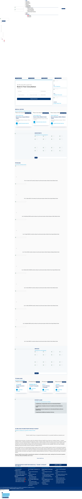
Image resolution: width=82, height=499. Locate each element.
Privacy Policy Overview (60, 480)
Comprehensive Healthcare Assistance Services (45, 412)
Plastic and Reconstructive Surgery (61, 143)
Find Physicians (45, 78)
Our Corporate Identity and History (61, 474)
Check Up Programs (46, 357)
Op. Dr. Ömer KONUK (18, 250)
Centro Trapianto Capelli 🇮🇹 (19, 480)
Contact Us (63, 8)
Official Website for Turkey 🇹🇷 (20, 481)
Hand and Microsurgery (33, 481)
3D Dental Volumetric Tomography (48, 474)
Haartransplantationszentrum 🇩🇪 (20, 479)
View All (29, 480)
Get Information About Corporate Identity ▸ (42, 455)
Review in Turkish (6, 497)
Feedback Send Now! (33, 98)
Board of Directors (30, 10)
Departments (28, 3)
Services (27, 4)
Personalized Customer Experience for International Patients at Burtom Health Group (49, 409)
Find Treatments (31, 78)
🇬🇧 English (27, 14)
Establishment (28, 6)
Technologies (28, 5)
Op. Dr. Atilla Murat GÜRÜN (19, 214)
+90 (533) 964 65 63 (6, 495)
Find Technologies (58, 78)
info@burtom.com (17, 470)
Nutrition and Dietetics (32, 477)
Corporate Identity (30, 9)
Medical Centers (30, 8)
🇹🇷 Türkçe (29, 15)
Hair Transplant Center (32, 476)
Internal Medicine (37, 153)
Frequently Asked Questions (60, 479)
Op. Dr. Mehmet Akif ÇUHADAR (19, 268)
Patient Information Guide (60, 477)
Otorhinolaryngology (46, 153)
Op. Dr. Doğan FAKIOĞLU (18, 232)
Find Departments (19, 78)
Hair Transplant (61, 153)
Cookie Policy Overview (60, 481)
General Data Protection (31, 11)
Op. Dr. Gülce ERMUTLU (18, 339)
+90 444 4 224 (24, 474)
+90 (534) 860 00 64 (21, 471)
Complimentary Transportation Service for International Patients (48, 403)
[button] (51, 404)
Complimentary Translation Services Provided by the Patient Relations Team (49, 406)
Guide (3, 37)
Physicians (27, 1)
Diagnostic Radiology (46, 480)
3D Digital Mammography (46, 475)
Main (26, 0)
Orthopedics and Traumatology (34, 482)
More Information (18, 182)
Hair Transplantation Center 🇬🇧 (20, 477)
